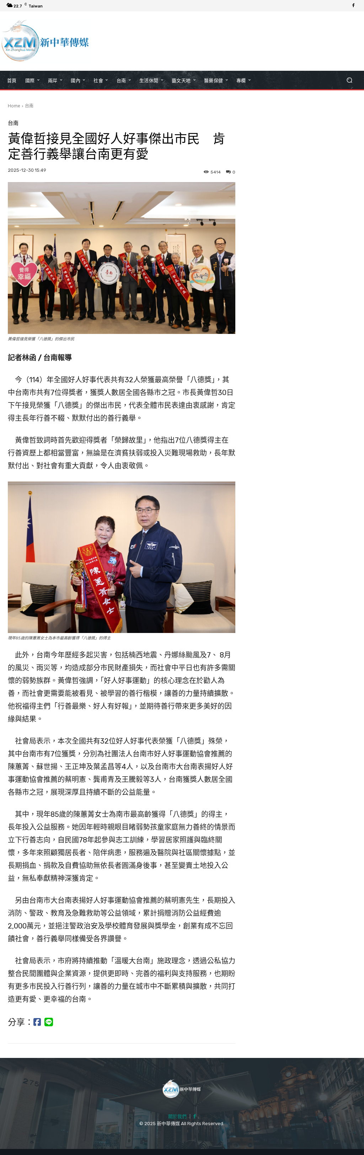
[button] (349, 80)
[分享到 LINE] (48, 1022)
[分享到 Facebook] (37, 1022)
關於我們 (177, 1116)
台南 (29, 106)
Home (14, 106)
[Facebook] (353, 5)
